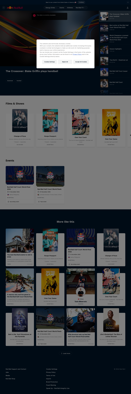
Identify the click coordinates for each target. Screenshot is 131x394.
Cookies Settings (49, 61)
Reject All (65, 61)
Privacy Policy (77, 54)
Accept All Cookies (81, 61)
